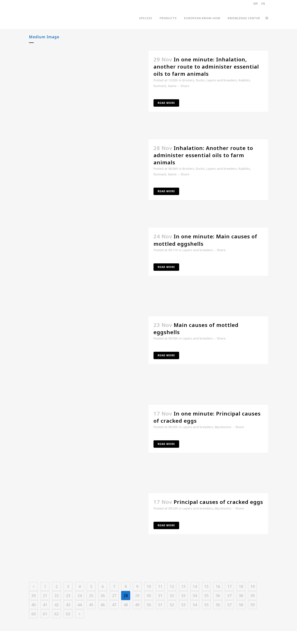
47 (114, 604)
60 (33, 613)
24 (79, 595)
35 (206, 595)
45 (91, 604)
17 (229, 586)
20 (33, 595)
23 (68, 595)
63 (68, 613)
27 (114, 595)
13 (183, 586)
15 (206, 586)
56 (218, 604)
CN (263, 3)
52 (172, 604)
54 (195, 604)
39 (252, 595)
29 (137, 595)
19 (252, 586)
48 (125, 604)
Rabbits (244, 80)
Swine (172, 86)
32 (172, 595)
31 (160, 595)
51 (160, 604)
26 (102, 595)
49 (137, 604)
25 (91, 595)
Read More (166, 103)
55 (206, 604)
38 (241, 595)
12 (172, 586)
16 (218, 586)
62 (56, 613)
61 (45, 613)
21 (45, 595)
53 (183, 604)
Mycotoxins (223, 427)
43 (68, 604)
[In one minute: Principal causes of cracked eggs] (88, 445)
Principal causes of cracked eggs (218, 501)
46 (102, 604)
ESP (256, 3)
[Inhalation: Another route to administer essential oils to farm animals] (88, 179)
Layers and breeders (221, 80)
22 (56, 595)
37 (229, 595)
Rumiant (160, 86)
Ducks (200, 80)
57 (229, 604)
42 (56, 604)
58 (241, 604)
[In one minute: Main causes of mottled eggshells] (88, 268)
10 (149, 586)
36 (218, 595)
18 (241, 586)
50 (149, 604)
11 (160, 586)
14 (195, 586)
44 (79, 604)
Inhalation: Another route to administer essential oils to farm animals (203, 155)
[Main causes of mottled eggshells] (88, 356)
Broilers (188, 80)
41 (45, 604)
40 (33, 604)
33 (183, 595)
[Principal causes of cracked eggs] (88, 533)
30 (149, 595)
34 (195, 595)
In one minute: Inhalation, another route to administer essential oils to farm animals (206, 66)
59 (252, 604)
